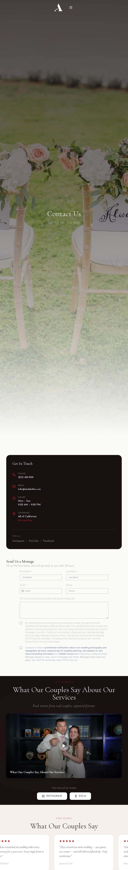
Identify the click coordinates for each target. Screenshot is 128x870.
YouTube (34, 541)
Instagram (18, 541)
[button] (64, 745)
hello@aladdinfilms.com (29, 489)
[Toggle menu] (71, 7)
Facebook (48, 541)
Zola (82, 796)
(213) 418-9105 (26, 477)
